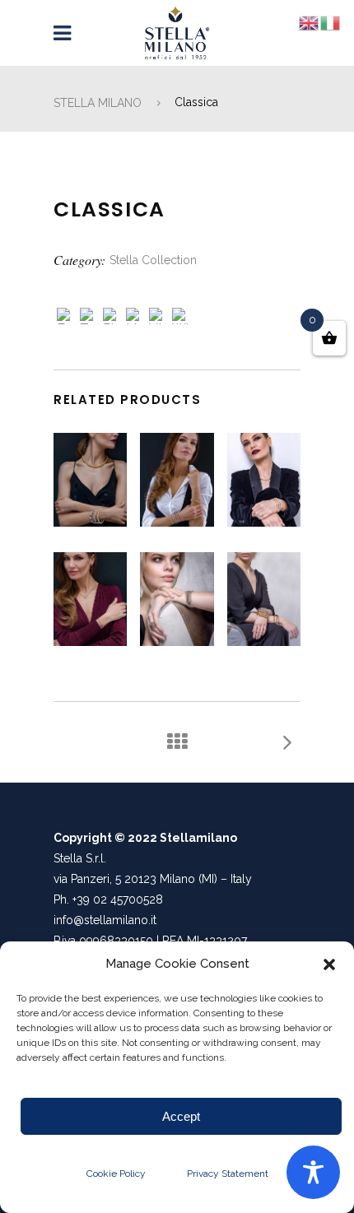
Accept (181, 1116)
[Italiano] (331, 22)
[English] (309, 22)
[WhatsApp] (180, 318)
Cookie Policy (116, 1173)
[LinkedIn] (134, 318)
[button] (329, 964)
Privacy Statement (227, 1173)
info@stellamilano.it (105, 920)
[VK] (157, 318)
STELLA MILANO (98, 103)
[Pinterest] (111, 318)
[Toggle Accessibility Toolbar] (313, 1172)
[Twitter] (88, 318)
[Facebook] (65, 318)
